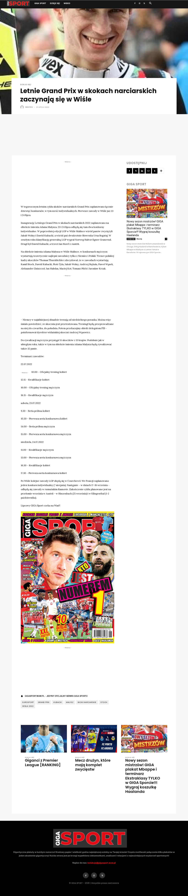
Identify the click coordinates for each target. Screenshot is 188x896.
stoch (103, 702)
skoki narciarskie (87, 702)
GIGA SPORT (40, 3)
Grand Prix (43, 702)
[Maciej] (22, 107)
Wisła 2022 (28, 706)
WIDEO (67, 3)
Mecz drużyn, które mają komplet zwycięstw (93, 765)
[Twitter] (144, 3)
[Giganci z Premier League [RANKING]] (44, 739)
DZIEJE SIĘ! (55, 3)
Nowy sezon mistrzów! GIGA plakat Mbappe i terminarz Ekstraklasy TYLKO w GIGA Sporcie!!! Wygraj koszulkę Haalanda (145, 228)
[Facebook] (135, 3)
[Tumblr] (154, 171)
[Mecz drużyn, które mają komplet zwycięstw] (94, 739)
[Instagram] (139, 3)
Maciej (29, 107)
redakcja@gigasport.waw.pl (101, 862)
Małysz (69, 702)
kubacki (58, 702)
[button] (150, 3)
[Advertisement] (94, 135)
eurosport (28, 702)
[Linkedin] (142, 171)
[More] (161, 171)
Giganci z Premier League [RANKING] (43, 762)
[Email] (148, 171)
